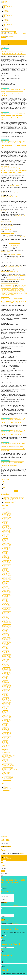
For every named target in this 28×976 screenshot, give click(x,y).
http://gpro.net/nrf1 (15, 258)
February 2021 (6, 588)
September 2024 (7, 532)
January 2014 (6, 699)
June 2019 (5, 614)
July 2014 (5, 691)
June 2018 (5, 630)
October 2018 (6, 625)
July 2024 (5, 535)
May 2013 (5, 710)
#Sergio (5, 294)
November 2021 (7, 577)
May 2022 (5, 569)
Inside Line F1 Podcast (8, 765)
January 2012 (6, 730)
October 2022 (6, 562)
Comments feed (7, 788)
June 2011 (5, 740)
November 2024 (7, 530)
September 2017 (7, 642)
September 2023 (7, 548)
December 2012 (7, 716)
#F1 (4, 285)
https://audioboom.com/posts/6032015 (15, 279)
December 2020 (7, 591)
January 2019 (6, 621)
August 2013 (6, 706)
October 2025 (6, 515)
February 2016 (6, 667)
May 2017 (5, 647)
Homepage (3, 44)
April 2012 (5, 727)
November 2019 (7, 608)
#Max (13, 289)
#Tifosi (12, 294)
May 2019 (5, 616)
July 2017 (5, 644)
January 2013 (6, 715)
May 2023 (5, 553)
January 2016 (6, 668)
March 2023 (6, 556)
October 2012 (6, 719)
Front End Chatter (7, 763)
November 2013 (7, 702)
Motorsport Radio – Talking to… (10, 769)
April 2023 (5, 555)
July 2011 (5, 738)
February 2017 (6, 651)
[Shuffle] (1, 875)
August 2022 (6, 565)
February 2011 (6, 745)
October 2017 (6, 641)
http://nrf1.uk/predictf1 (6, 221)
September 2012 (7, 720)
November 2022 (7, 561)
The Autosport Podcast (8, 776)
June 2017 (5, 646)
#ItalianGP (7, 285)
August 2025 (6, 518)
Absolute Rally (6, 752)
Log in (4, 786)
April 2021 (5, 586)
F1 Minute (5, 759)
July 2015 (5, 676)
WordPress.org (6, 790)
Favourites (5, 857)
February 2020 (6, 604)
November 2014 (7, 686)
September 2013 (7, 704)
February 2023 (6, 557)
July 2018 (5, 629)
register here (15, 923)
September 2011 (7, 736)
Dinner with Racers (7, 757)
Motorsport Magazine (8, 768)
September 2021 (7, 579)
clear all (2, 886)
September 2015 (7, 673)
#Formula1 (12, 285)
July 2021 (5, 582)
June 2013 (5, 708)
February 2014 (6, 698)
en (4, 935)
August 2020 (6, 596)
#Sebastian (3, 293)
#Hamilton (16, 292)
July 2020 (5, 598)
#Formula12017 (22, 285)
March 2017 (6, 650)
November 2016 (7, 655)
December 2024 (7, 528)
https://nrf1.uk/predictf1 (15, 185)
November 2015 (7, 671)
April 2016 (5, 664)
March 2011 (6, 743)
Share (4, 860)
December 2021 (7, 575)
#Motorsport (3, 288)
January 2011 (6, 746)
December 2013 (7, 700)
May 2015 (5, 678)
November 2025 (7, 514)
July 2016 (5, 660)
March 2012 (6, 728)
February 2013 (6, 714)
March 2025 (6, 525)
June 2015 (5, 677)
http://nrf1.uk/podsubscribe (7, 225)
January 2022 (6, 574)
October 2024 (6, 531)
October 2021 (6, 578)
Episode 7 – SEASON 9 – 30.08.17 (11, 422)
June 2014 (5, 693)
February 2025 (6, 526)
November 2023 (7, 545)
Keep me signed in (5, 918)
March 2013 (6, 712)
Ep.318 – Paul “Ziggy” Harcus (10, 501)
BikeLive (5, 754)
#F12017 (15, 286)
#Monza (2, 286)
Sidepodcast (6, 774)
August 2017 (6, 643)
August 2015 (6, 674)
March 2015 (6, 681)
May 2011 (5, 741)
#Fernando (17, 290)
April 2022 (5, 570)
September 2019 (7, 611)
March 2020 (6, 603)
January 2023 (6, 558)
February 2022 (6, 573)
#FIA (13, 288)
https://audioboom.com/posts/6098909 (17, 275)
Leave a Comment (5, 87)
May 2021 (5, 585)
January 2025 (6, 527)
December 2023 (7, 544)
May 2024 (5, 538)
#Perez (9, 294)
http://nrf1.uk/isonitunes (6, 229)
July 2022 (5, 566)
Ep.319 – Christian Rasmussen (10, 499)
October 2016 (6, 656)
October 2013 (6, 703)
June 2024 (5, 536)
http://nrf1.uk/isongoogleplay (7, 233)
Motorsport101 (6, 770)
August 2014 (6, 690)
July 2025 (5, 519)
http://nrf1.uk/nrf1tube (20, 215)
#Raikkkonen (12, 290)
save (4, 871)
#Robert (6, 286)
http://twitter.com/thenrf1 (14, 243)
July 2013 (5, 707)
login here (15, 905)
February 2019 (6, 620)
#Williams (3, 292)
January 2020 (6, 605)
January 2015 (6, 684)
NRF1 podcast (6, 772)
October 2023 (6, 547)
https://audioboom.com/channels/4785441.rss (16, 236)
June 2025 (5, 521)
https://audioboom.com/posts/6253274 (9, 196)
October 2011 (6, 734)
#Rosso (14, 293)
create (2, 949)
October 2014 (6, 687)
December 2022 (7, 560)
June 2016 (5, 661)
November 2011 (7, 733)
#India (20, 293)
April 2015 (5, 680)
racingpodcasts (19, 51)
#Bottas (25, 292)
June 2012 (5, 724)
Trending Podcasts (5, 33)
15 (4, 487)
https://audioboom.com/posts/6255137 (9, 192)
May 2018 (5, 631)
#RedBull (21, 288)
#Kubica (10, 286)
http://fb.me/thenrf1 (14, 245)
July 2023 (5, 551)
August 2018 (6, 628)
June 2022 (5, 568)
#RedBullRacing (4, 289)
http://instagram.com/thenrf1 (14, 254)
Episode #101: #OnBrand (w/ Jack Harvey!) (14, 54)
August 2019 (6, 612)
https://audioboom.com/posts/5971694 (9, 271)
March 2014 (6, 697)
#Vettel (7, 293)
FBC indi (5, 760)
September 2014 (7, 689)
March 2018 (6, 634)
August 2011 (6, 737)
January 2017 (6, 652)
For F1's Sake (6, 761)
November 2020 (7, 592)
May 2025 (5, 522)
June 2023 (5, 552)
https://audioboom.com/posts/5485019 (9, 283)
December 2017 (7, 638)
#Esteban (24, 293)
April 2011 (5, 742)
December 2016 (7, 654)
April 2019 (5, 617)
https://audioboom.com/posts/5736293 (13, 266)
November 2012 (7, 717)
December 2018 (7, 622)
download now (6, 856)
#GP (24, 286)
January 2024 (6, 543)
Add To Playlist (7, 858)
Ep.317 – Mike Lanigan (8, 502)
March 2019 (6, 618)
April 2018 (5, 633)
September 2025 (7, 517)
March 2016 (6, 665)
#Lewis (12, 292)
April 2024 (5, 539)
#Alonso (22, 290)
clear (2, 871)
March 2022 (6, 571)
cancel (5, 886)
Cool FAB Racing (7, 756)
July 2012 (5, 723)
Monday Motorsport (8, 767)
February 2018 (6, 635)
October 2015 (6, 672)
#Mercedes (7, 292)
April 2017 (5, 648)
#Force (17, 293)
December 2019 (7, 607)
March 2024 (6, 540)
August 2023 (6, 549)
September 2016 (7, 657)
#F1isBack (8, 288)
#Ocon (2, 294)
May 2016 (5, 663)
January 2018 (6, 637)
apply (2, 937)
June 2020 (5, 599)
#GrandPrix (19, 286)
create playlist (4, 974)
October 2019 (6, 609)
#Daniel (23, 289)
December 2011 (7, 732)
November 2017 (7, 639)
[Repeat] (2, 875)
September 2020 (7, 595)
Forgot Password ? (5, 920)
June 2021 (5, 583)
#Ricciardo (3, 290)
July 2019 (5, 613)
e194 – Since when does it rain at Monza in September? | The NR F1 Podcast (13, 301)
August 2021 (6, 581)
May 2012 (5, 725)
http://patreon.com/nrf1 (6, 251)
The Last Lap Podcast (8, 777)
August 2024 (6, 534)
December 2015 (7, 669)
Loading (8, 846)
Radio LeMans (6, 773)
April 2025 (5, 523)
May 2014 (5, 694)
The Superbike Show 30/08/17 (9, 465)
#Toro (10, 293)
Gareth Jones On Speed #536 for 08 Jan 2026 (13, 497)
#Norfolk (16, 288)
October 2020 (6, 594)
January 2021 (6, 590)
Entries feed (6, 787)
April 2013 (5, 711)
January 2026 (6, 512)
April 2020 (5, 601)
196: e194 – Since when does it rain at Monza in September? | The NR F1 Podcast (14, 171)
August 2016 (6, 659)
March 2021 (6, 587)
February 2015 (6, 682)
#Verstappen (18, 289)
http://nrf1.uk (3, 210)
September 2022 (7, 564)
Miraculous (21, 853)
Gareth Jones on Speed (8, 764)
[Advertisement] (11, 813)
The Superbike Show (8, 778)
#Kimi (7, 290)
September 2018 (7, 626)
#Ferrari (10, 289)
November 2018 (7, 624)
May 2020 (5, 600)
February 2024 (6, 542)
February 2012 (6, 729)
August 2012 (6, 721)
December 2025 (7, 513)
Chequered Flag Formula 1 (9, 755)
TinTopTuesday (7, 780)
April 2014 (5, 695)
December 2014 (7, 685)
